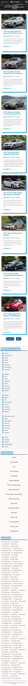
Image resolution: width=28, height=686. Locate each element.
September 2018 (8, 623)
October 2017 (7, 634)
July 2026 (15, 541)
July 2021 (15, 588)
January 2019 (7, 618)
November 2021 (19, 583)
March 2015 (6, 665)
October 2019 (7, 610)
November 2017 (18, 632)
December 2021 (7, 583)
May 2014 (22, 674)
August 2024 (7, 568)
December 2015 (7, 656)
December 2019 (7, 607)
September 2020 (8, 599)
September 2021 (18, 585)
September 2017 (18, 634)
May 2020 (23, 601)
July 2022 (17, 574)
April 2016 (6, 652)
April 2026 (6, 546)
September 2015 (18, 658)
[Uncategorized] (14, 531)
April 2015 (22, 663)
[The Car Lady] (14, 526)
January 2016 (17, 654)
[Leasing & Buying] (14, 480)
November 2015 (19, 656)
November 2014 (7, 669)
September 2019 (18, 610)
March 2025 (15, 559)
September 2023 (18, 570)
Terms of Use (14, 683)
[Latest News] (14, 476)
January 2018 (17, 629)
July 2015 (15, 660)
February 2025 (7, 561)
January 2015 (7, 667)
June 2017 (6, 638)
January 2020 (17, 605)
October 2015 (7, 658)
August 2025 (7, 555)
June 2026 (6, 544)
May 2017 (14, 638)
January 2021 (7, 594)
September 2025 (18, 552)
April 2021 (22, 590)
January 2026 (17, 548)
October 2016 (18, 645)
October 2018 (18, 621)
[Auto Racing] (14, 462)
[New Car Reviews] (14, 489)
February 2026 (7, 548)
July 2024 (15, 568)
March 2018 (15, 627)
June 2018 (14, 625)
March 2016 (15, 652)
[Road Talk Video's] (14, 508)
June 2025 (6, 557)
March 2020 (15, 603)
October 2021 (7, 585)
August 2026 (7, 541)
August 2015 (7, 660)
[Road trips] (14, 512)
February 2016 (7, 654)
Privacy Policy (22, 682)
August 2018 (18, 623)
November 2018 (7, 621)
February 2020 (7, 605)
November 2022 (8, 574)
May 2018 (22, 625)
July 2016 (6, 649)
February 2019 (16, 616)
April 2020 (6, 603)
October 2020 (18, 596)
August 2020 (18, 599)
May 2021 (14, 590)
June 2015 (6, 663)
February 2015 (16, 665)
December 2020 (18, 594)
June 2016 (14, 649)
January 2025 (17, 561)
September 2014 (8, 671)
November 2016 (7, 645)
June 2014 (14, 674)
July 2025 (15, 555)
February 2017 (16, 641)
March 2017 (6, 641)
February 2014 (7, 678)
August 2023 (7, 572)
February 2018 (7, 629)
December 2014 (17, 667)
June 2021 (6, 590)
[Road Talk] (14, 503)
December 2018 (17, 618)
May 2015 (14, 663)
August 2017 (7, 636)
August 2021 (7, 588)
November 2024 (19, 563)
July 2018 (6, 625)
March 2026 (15, 546)
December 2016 (17, 643)
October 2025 (7, 552)
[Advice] (14, 457)
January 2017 (7, 643)
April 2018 (6, 627)
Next (18, 339)
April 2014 (6, 676)
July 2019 (15, 612)
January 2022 (17, 581)
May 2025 (14, 557)
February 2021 (16, 592)
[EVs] (14, 466)
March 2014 (15, 676)
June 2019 (6, 614)
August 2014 (18, 671)
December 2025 (8, 550)
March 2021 (6, 592)
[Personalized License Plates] (14, 494)
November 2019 (19, 607)
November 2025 (19, 550)
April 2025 (6, 559)
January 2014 (17, 678)
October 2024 (7, 566)
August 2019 (7, 612)
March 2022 (15, 579)
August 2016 (18, 647)
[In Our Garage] (14, 471)
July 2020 (6, 601)
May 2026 (14, 544)
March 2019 (6, 616)
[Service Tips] (14, 517)
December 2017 (7, 632)
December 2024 (8, 563)
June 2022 (6, 577)
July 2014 (6, 674)
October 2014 (18, 669)
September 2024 (18, 566)
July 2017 (15, 636)
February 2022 (7, 581)
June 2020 (14, 601)
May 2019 (14, 614)
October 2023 (7, 570)
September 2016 (8, 647)
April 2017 (22, 638)
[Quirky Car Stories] (14, 499)
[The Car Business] (14, 522)
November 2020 (8, 596)
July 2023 (15, 572)
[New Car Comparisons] (14, 485)
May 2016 (22, 649)
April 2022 (6, 579)
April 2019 (22, 614)
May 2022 (14, 577)
